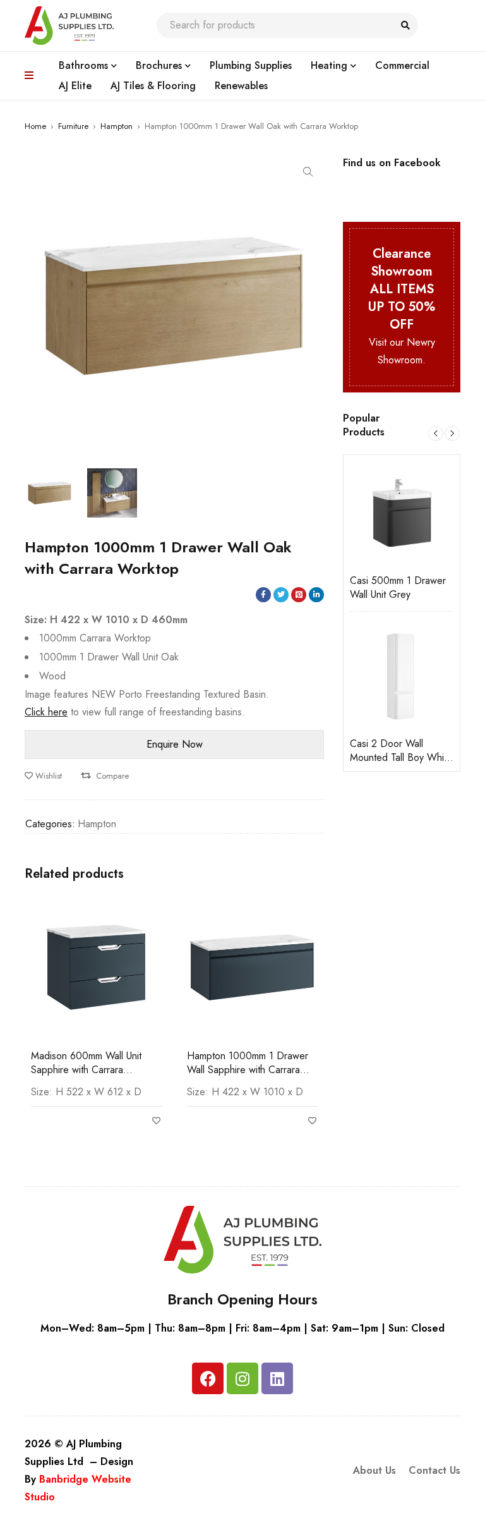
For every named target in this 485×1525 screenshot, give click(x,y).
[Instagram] (242, 1378)
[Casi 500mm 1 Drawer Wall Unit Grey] (381, 513)
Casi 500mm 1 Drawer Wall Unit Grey (378, 588)
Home (35, 126)
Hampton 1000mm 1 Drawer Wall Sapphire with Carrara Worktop (247, 1069)
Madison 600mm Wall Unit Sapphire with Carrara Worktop (86, 1069)
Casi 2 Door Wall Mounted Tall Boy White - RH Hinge (381, 751)
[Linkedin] (277, 1378)
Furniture (73, 126)
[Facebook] (208, 1378)
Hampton (116, 126)
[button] (308, 171)
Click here (46, 712)
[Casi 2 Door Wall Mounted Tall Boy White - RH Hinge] (381, 676)
